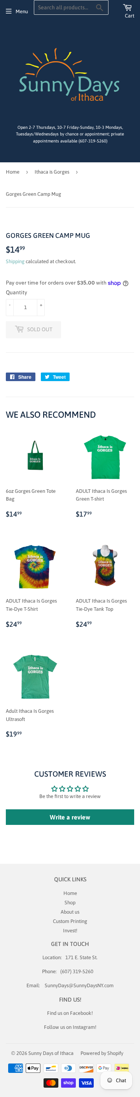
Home (12, 172)
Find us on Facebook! (70, 1013)
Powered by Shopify (101, 1053)
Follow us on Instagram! (70, 1027)
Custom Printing (70, 921)
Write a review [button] (70, 817)
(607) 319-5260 (76, 971)
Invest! (70, 931)
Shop (70, 902)
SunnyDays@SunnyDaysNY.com (79, 985)
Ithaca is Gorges (52, 172)
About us (70, 912)
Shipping (15, 261)
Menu (22, 11)
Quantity (16, 292)
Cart (129, 16)
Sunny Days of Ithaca (51, 1053)
